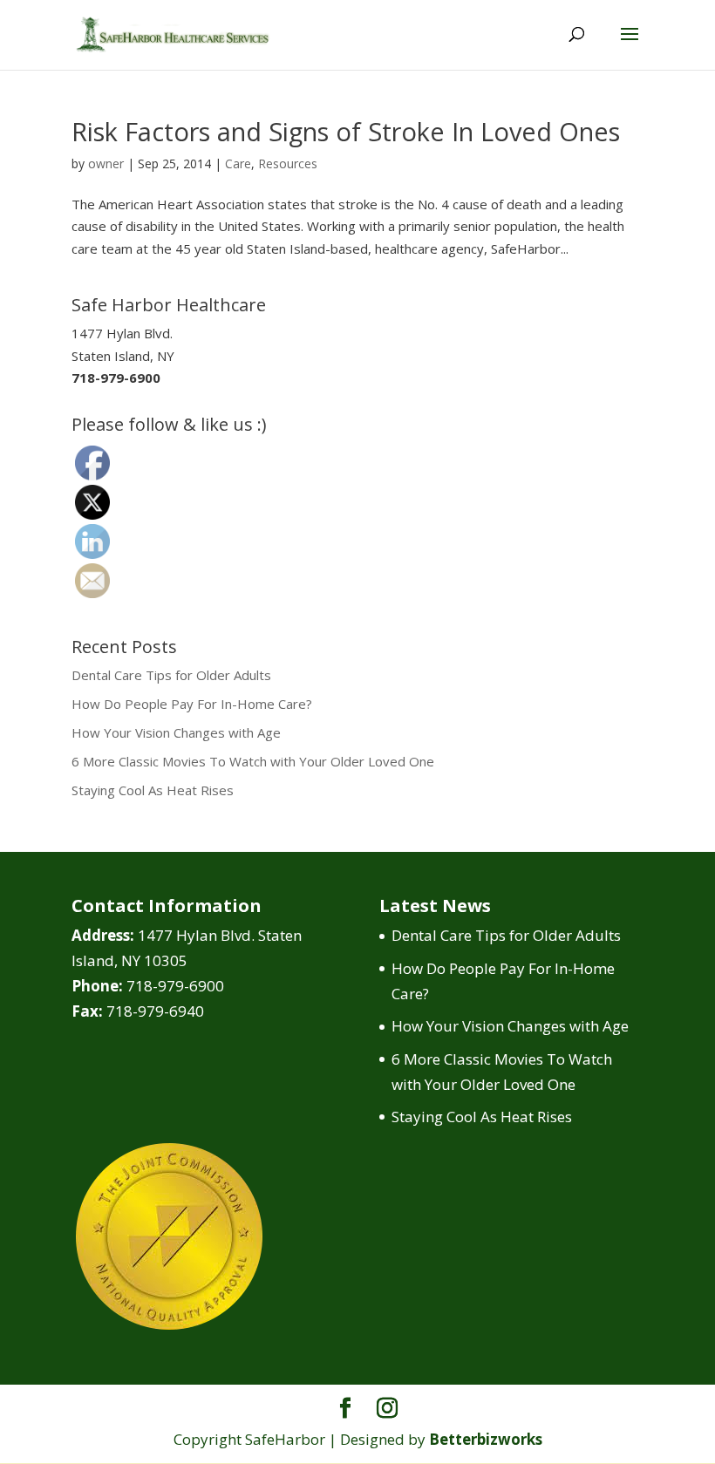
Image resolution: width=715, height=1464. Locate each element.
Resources (287, 163)
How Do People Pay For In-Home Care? (192, 703)
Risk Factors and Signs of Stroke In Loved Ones (346, 131)
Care (238, 163)
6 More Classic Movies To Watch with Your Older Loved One (253, 761)
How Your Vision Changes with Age (176, 732)
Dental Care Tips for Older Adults (171, 675)
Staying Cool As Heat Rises (153, 790)
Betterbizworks (485, 1439)
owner (106, 163)
